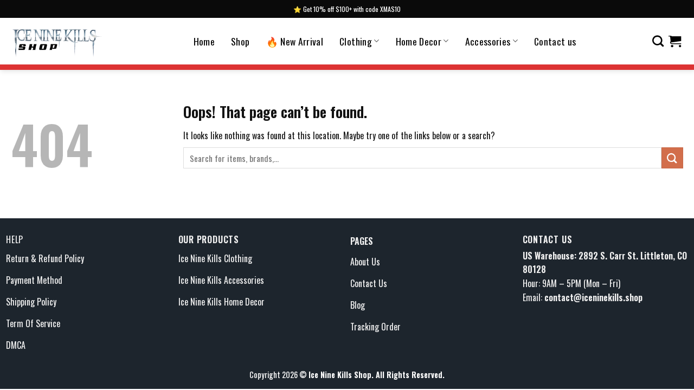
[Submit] (672, 157)
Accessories (488, 41)
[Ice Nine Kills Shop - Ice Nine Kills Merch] (57, 41)
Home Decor (419, 41)
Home (204, 41)
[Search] (658, 41)
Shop (240, 41)
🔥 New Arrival (295, 41)
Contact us (555, 41)
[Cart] (675, 41)
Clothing (355, 41)
